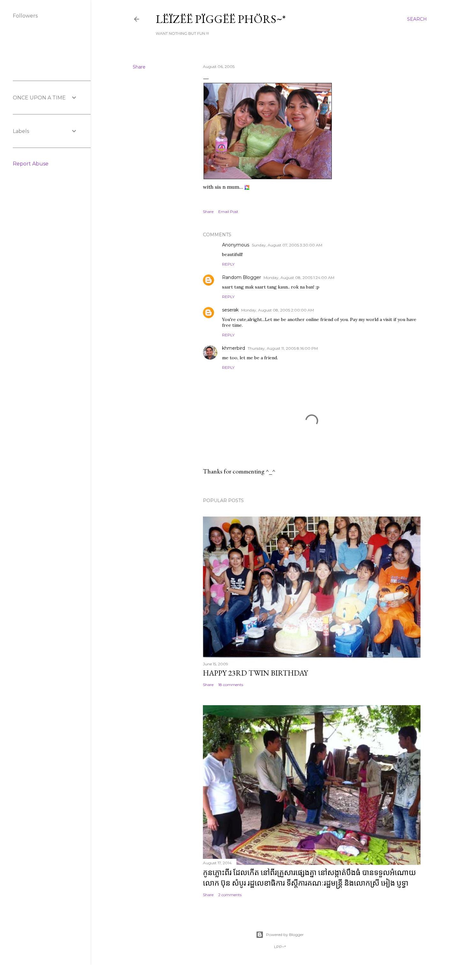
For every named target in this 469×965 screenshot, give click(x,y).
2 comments (230, 894)
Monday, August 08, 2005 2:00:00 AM (277, 310)
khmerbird (233, 348)
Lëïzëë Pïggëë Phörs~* (221, 18)
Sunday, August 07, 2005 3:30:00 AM (287, 245)
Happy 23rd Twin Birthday (255, 673)
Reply (228, 264)
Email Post (228, 211)
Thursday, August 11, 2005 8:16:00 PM (283, 348)
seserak (230, 310)
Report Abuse (30, 164)
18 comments (230, 684)
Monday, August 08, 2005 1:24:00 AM (299, 277)
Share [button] (139, 67)
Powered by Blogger (285, 934)
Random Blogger (241, 277)
